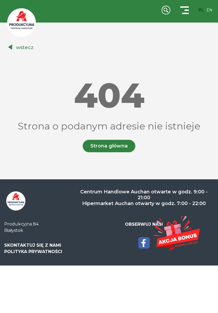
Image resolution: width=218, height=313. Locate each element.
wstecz (24, 47)
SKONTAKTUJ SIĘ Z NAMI (32, 245)
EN (209, 10)
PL (201, 10)
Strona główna (109, 146)
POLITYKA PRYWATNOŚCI (33, 251)
